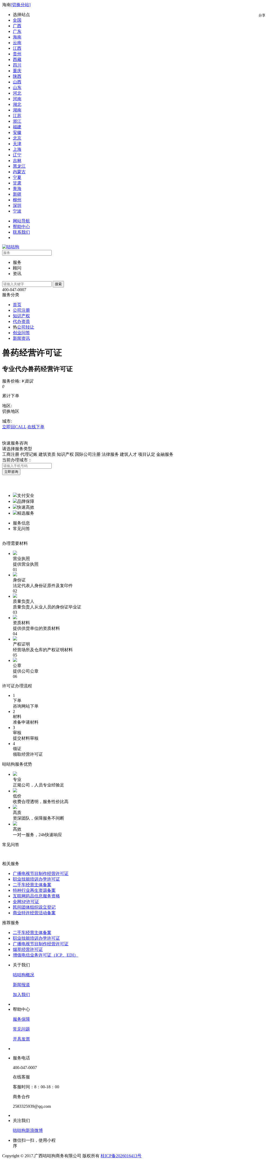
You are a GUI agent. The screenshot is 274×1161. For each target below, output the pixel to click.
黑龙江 (19, 166)
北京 (17, 138)
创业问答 (21, 332)
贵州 (17, 54)
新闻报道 (21, 984)
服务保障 (21, 1019)
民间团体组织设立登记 (34, 907)
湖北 (17, 104)
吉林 (17, 160)
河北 (17, 93)
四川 (17, 65)
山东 (17, 87)
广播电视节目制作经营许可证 (40, 873)
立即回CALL (14, 427)
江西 (17, 48)
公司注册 (21, 310)
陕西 (17, 76)
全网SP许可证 (26, 901)
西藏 (17, 59)
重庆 (17, 70)
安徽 (17, 132)
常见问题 (21, 1029)
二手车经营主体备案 (32, 884)
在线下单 (35, 427)
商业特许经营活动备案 (34, 913)
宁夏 (17, 177)
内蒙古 (19, 171)
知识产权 (21, 316)
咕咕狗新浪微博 (28, 1130)
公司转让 (25, 327)
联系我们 (21, 232)
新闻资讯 (21, 338)
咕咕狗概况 (23, 975)
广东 (17, 31)
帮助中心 (21, 226)
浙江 (17, 121)
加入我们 (21, 994)
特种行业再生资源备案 (34, 890)
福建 (17, 127)
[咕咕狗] (10, 247)
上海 (17, 149)
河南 (17, 99)
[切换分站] (21, 4)
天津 (17, 143)
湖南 (17, 110)
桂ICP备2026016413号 (121, 1156)
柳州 (17, 200)
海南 (17, 37)
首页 (17, 304)
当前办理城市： (17, 460)
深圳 (17, 205)
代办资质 (21, 321)
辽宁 (17, 155)
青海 (17, 188)
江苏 (17, 115)
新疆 (17, 194)
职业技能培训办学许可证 (36, 879)
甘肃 (17, 183)
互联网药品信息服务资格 (36, 896)
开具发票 (21, 1039)
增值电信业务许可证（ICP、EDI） (45, 955)
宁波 (17, 211)
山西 (17, 82)
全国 (17, 20)
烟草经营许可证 (28, 949)
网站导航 (21, 221)
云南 (17, 42)
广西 (17, 26)
